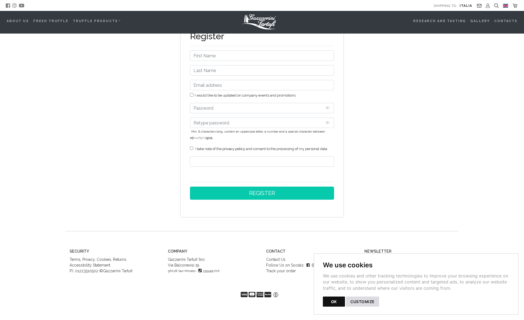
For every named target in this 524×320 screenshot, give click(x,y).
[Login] (488, 5)
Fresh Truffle (51, 21)
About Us (18, 21)
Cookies (104, 259)
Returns (119, 259)
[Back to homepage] (262, 21)
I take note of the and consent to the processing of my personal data (261, 149)
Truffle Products (95, 21)
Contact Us (275, 259)
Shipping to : (453, 6)
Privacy (88, 259)
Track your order (281, 271)
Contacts (505, 21)
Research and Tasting (439, 21)
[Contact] (479, 5)
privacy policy (233, 149)
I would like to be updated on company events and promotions (245, 95)
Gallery (480, 21)
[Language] (505, 5)
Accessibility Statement (90, 265)
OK (334, 301)
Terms (75, 259)
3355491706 (211, 271)
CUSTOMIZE (362, 301)
